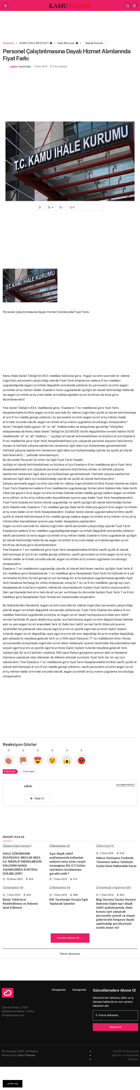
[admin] (15, 793)
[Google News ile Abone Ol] (91, 207)
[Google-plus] (33, 965)
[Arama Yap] (128, 5)
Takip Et (39, 798)
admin (14, 66)
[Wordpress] (43, 965)
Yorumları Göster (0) (68, 937)
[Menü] (6, 5)
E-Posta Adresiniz (107, 1015)
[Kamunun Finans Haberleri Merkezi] (70, 5)
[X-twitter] (23, 965)
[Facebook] (13, 965)
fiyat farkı (28, 771)
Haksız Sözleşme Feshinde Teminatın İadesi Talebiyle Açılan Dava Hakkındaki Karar (116, 862)
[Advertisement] (70, 26)
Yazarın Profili (125, 785)
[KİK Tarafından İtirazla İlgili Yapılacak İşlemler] (70, 888)
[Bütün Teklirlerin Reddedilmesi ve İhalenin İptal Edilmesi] (23, 888)
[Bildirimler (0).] (134, 5)
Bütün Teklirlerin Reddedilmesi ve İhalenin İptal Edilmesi (20, 903)
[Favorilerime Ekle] (40, 207)
